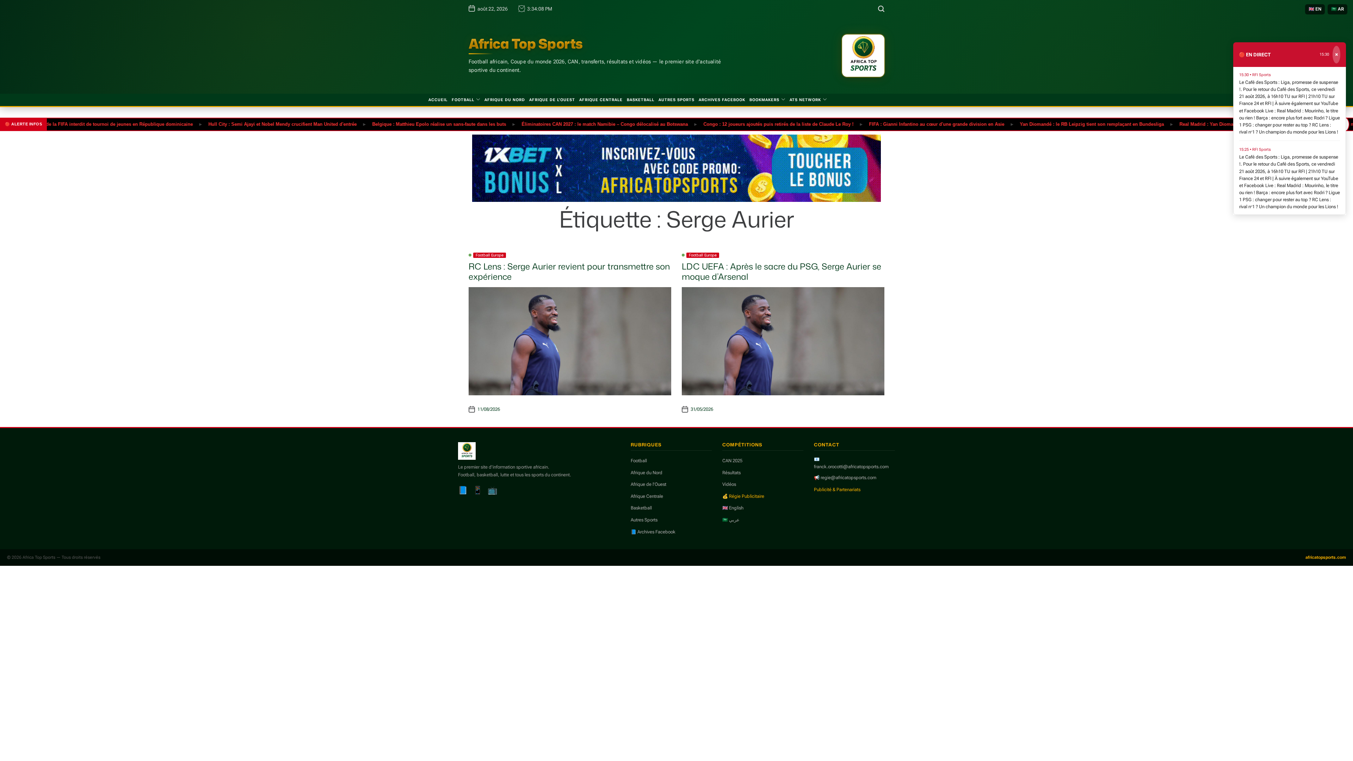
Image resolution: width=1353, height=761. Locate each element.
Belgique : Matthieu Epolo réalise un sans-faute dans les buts (413, 123)
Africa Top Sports (526, 43)
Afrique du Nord (504, 100)
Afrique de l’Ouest (552, 100)
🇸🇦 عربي (731, 519)
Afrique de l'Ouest (648, 484)
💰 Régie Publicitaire (743, 496)
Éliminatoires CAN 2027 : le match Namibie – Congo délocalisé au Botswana (578, 123)
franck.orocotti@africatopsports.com (851, 466)
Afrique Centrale (601, 100)
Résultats (731, 472)
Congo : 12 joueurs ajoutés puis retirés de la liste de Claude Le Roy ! (752, 123)
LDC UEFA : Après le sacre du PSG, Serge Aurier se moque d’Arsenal (781, 271)
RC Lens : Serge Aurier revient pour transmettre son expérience (569, 271)
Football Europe (489, 255)
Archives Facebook (722, 100)
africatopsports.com (1325, 557)
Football (463, 100)
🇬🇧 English (732, 508)
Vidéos (729, 484)
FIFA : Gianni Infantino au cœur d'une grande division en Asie (910, 123)
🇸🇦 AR (1337, 9)
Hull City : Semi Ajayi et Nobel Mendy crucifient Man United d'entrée (256, 123)
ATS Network (805, 100)
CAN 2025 (732, 460)
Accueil (437, 100)
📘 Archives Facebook (653, 531)
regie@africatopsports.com (848, 477)
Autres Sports (676, 100)
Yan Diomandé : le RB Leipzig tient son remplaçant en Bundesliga (1065, 123)
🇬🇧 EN (1315, 9)
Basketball (640, 100)
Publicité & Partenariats (837, 489)
